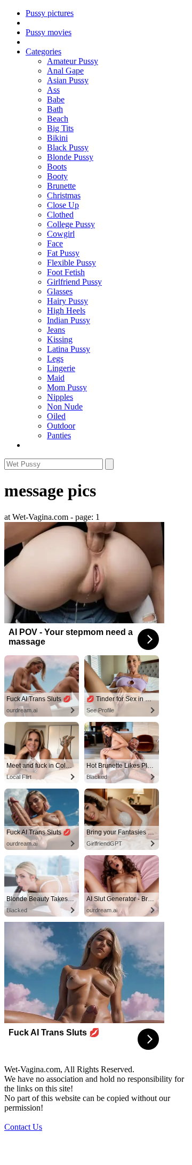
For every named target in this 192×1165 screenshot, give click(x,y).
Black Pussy (68, 147)
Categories (43, 51)
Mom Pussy (67, 387)
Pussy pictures (50, 13)
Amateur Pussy (72, 61)
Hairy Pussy (67, 301)
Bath (55, 109)
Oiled (56, 416)
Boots (57, 166)
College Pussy (71, 224)
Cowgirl (61, 233)
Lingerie (61, 368)
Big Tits (60, 128)
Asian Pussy (68, 80)
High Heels (66, 310)
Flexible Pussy (71, 262)
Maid (56, 377)
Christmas (64, 195)
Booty (57, 176)
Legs (55, 358)
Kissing (60, 339)
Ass (53, 89)
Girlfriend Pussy (74, 281)
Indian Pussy (68, 320)
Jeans (56, 329)
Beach (57, 118)
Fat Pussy (63, 253)
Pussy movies (48, 32)
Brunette (61, 185)
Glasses (60, 291)
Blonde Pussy (70, 157)
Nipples (60, 396)
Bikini (57, 137)
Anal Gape (65, 70)
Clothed (60, 214)
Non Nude (65, 406)
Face (55, 243)
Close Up (63, 205)
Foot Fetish (66, 272)
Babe (56, 99)
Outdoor (61, 425)
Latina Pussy (68, 348)
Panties (59, 435)
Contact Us (23, 1126)
